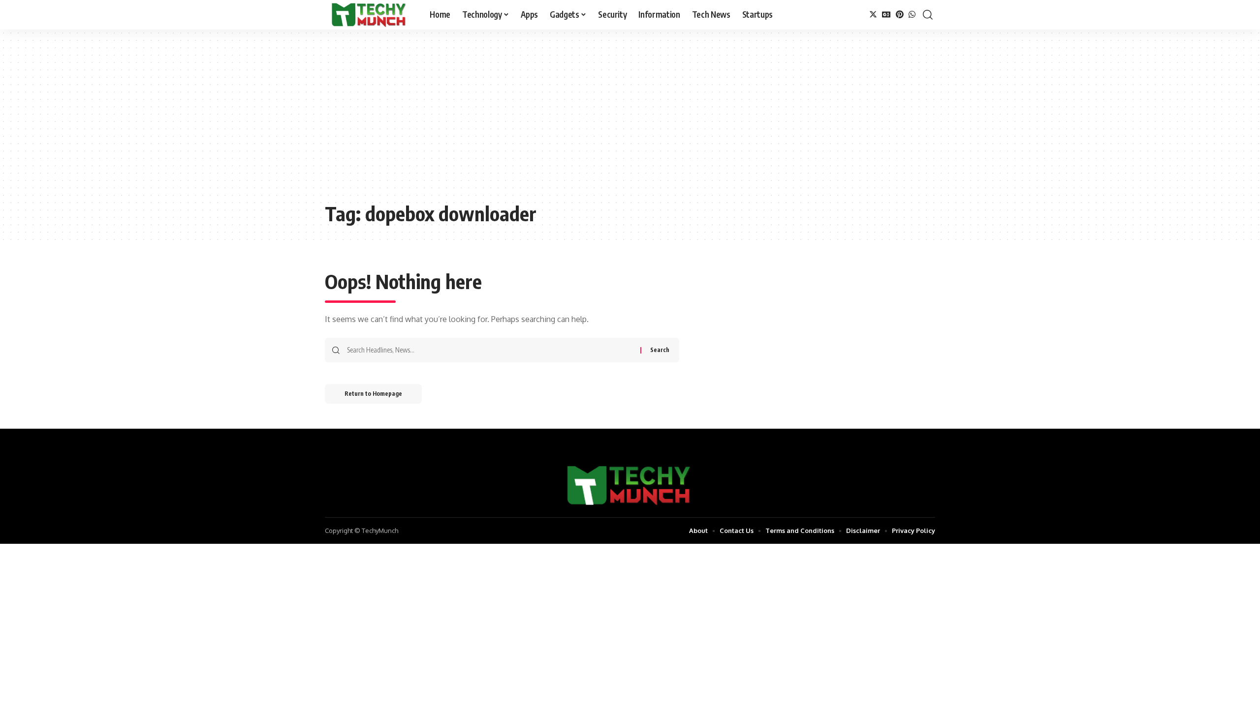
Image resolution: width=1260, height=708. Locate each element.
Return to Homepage (373, 393)
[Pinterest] (899, 14)
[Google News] (886, 14)
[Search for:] (490, 350)
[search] (928, 14)
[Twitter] (873, 14)
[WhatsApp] (912, 14)
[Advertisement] (630, 123)
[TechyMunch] (369, 15)
